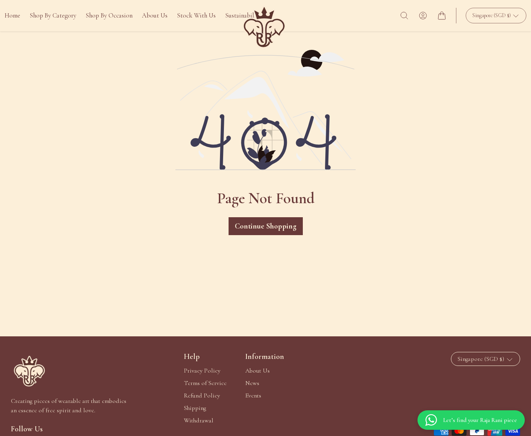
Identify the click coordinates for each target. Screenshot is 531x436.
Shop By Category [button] (53, 15)
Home (12, 15)
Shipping (195, 408)
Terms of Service (205, 383)
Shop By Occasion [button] (109, 15)
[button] (404, 15)
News (252, 383)
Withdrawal (198, 420)
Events (253, 395)
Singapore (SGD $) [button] (492, 15)
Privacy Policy (202, 370)
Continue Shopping (266, 226)
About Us (155, 15)
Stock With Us (196, 15)
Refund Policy (202, 395)
